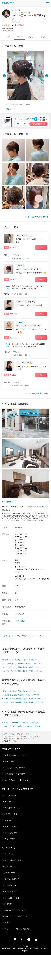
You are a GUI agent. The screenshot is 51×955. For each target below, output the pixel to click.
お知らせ (8, 866)
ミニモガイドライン (13, 897)
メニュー (31, 37)
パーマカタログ (11, 814)
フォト (32, 738)
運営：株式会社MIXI (13, 860)
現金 (16, 560)
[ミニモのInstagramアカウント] (15, 940)
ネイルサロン (10, 761)
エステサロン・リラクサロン (17, 780)
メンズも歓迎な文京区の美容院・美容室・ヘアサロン (21, 663)
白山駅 (4, 726)
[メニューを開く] (47, 3)
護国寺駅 (25, 722)
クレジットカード (22, 566)
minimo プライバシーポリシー (17, 910)
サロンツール (10, 885)
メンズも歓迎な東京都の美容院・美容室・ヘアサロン (21, 695)
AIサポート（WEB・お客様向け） (18, 928)
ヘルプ (7, 922)
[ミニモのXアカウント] (22, 940)
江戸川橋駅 (15, 722)
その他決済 (19, 576)
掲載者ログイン (11, 891)
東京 (27, 734)
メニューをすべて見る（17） (37, 393)
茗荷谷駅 (23, 736)
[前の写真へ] (4, 75)
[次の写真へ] (46, 75)
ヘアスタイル (10, 795)
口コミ (43, 37)
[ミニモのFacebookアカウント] (28, 940)
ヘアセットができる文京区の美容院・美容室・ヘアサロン (22, 667)
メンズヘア (9, 801)
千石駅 (12, 726)
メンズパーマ (10, 820)
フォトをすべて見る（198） (37, 216)
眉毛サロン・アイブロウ (15, 773)
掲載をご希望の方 (12, 879)
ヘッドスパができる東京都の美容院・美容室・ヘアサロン (22, 702)
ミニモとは (9, 854)
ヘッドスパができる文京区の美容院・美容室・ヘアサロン (22, 671)
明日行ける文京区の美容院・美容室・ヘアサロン (19, 659)
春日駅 (29, 726)
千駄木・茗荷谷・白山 (10, 736)
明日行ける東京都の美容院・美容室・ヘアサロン (19, 691)
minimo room (10, 872)
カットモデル (10, 838)
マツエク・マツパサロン (15, 767)
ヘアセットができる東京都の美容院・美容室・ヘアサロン (22, 698)
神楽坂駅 (21, 726)
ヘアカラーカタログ (13, 807)
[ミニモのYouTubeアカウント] (36, 940)
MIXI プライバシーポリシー (16, 916)
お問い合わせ (20, 620)
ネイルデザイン (11, 826)
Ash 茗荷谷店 (33, 736)
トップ (4, 734)
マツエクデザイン (12, 832)
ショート (11, 109)
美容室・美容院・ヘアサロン (17, 755)
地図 (44, 506)
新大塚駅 (35, 722)
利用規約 (8, 904)
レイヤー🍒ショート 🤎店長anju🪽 (14, 738)
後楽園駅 (38, 726)
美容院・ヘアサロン (16, 734)
